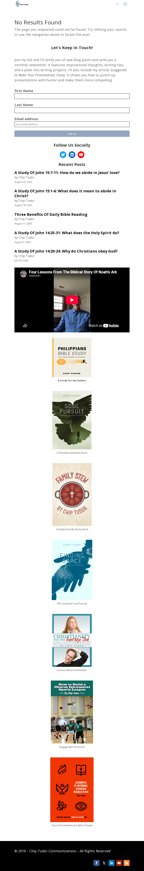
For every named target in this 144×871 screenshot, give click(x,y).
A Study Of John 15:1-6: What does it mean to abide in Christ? (65, 193)
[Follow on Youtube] (119, 863)
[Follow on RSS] (127, 863)
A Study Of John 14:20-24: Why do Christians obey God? (66, 251)
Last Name (23, 105)
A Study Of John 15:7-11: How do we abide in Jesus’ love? (67, 172)
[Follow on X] (104, 863)
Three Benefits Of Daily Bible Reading (50, 214)
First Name (23, 90)
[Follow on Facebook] (97, 863)
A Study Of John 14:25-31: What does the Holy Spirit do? (66, 232)
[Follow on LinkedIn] (112, 863)
